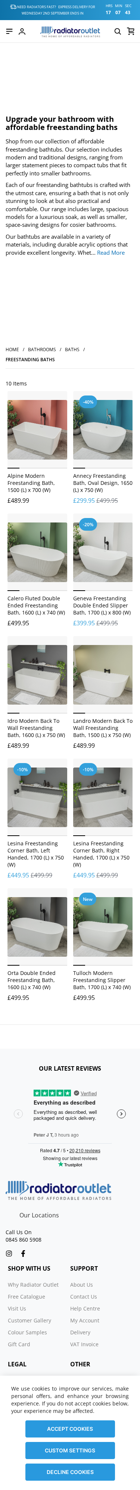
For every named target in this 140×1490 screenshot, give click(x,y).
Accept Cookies (70, 1429)
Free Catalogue (26, 1296)
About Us (81, 1284)
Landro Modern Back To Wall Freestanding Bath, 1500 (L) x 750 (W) (103, 727)
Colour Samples (27, 1332)
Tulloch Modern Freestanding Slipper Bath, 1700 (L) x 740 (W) (102, 980)
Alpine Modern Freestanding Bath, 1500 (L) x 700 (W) (31, 482)
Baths (72, 349)
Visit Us (17, 1308)
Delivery (80, 1332)
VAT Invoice (84, 1344)
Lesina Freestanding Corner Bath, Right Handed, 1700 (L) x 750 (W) (101, 854)
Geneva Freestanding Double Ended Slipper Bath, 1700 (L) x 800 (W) (102, 605)
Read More (111, 252)
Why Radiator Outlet (33, 1284)
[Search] (117, 31)
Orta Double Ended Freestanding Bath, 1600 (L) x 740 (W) (31, 980)
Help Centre (85, 1308)
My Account (84, 1320)
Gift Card (19, 1344)
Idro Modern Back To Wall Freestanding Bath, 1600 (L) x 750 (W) (36, 727)
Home (12, 349)
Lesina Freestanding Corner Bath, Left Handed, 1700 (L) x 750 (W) (35, 854)
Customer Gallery (29, 1320)
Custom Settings (70, 1450)
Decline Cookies (70, 1472)
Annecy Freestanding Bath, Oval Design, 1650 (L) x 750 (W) (103, 482)
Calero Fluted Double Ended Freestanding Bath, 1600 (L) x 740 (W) (36, 605)
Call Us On (19, 1232)
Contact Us (83, 1296)
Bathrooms (42, 349)
